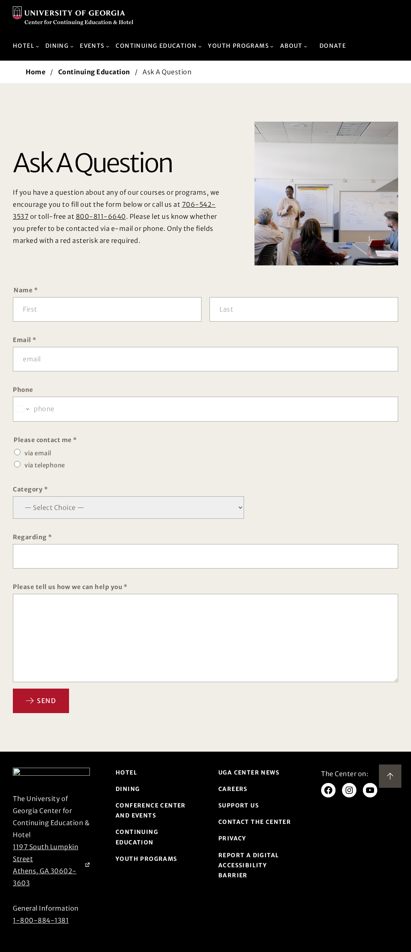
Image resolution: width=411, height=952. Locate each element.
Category (30, 489)
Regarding (32, 537)
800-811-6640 (101, 216)
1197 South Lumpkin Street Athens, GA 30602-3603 (51, 865)
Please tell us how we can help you (70, 587)
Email (25, 340)
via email (37, 453)
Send (46, 701)
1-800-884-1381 (41, 920)
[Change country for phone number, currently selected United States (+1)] (22, 409)
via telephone (44, 465)
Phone (23, 389)
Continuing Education (94, 72)
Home (35, 72)
